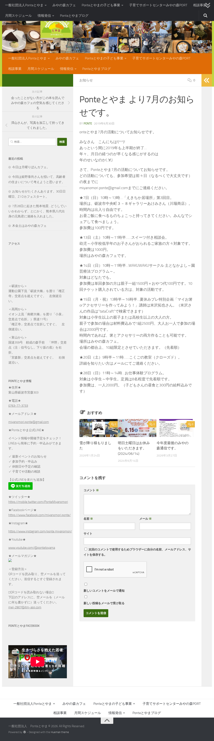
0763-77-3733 (18, 406)
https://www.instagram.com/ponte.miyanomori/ (40, 531)
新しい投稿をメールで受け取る (104, 603)
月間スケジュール (18, 16)
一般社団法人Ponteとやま (24, 5)
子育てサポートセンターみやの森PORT (158, 5)
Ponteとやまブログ (74, 16)
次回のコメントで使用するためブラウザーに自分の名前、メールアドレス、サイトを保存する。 (137, 552)
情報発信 (44, 16)
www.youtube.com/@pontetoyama (31, 548)
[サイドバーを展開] (206, 80)
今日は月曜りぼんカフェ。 (31, 167)
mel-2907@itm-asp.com (24, 607)
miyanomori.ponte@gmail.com (28, 422)
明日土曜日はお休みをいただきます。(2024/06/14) (134, 448)
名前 (88, 518)
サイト (88, 533)
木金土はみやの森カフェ (29, 226)
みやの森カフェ (64, 5)
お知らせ (86, 80)
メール (145, 518)
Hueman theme (60, 732)
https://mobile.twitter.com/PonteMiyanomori (38, 502)
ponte (88, 123)
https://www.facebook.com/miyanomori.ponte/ (39, 515)
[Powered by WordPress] (24, 732)
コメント (91, 490)
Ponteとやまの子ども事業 (101, 5)
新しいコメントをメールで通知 (104, 590)
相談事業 (199, 5)
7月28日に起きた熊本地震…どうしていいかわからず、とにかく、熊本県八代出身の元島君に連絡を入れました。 (37, 211)
